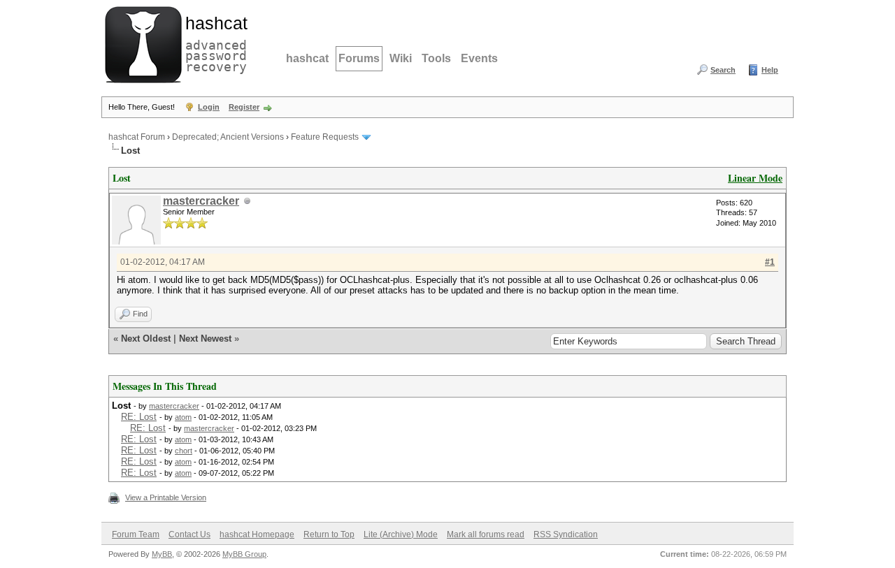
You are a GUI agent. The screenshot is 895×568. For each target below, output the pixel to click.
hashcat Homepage (257, 534)
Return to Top (329, 534)
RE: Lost (139, 417)
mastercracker (201, 201)
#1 (770, 262)
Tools (436, 58)
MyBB (162, 554)
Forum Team (135, 534)
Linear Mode (755, 177)
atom (183, 417)
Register (244, 107)
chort (183, 450)
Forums (359, 58)
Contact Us (189, 534)
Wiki (400, 58)
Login (209, 107)
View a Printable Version (165, 497)
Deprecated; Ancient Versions (228, 137)
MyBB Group (244, 554)
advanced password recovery (213, 42)
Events (479, 58)
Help (769, 70)
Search (723, 70)
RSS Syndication (566, 534)
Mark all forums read (485, 534)
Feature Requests (325, 137)
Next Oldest (146, 338)
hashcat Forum (136, 137)
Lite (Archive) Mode (401, 534)
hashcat (307, 58)
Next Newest (205, 338)
